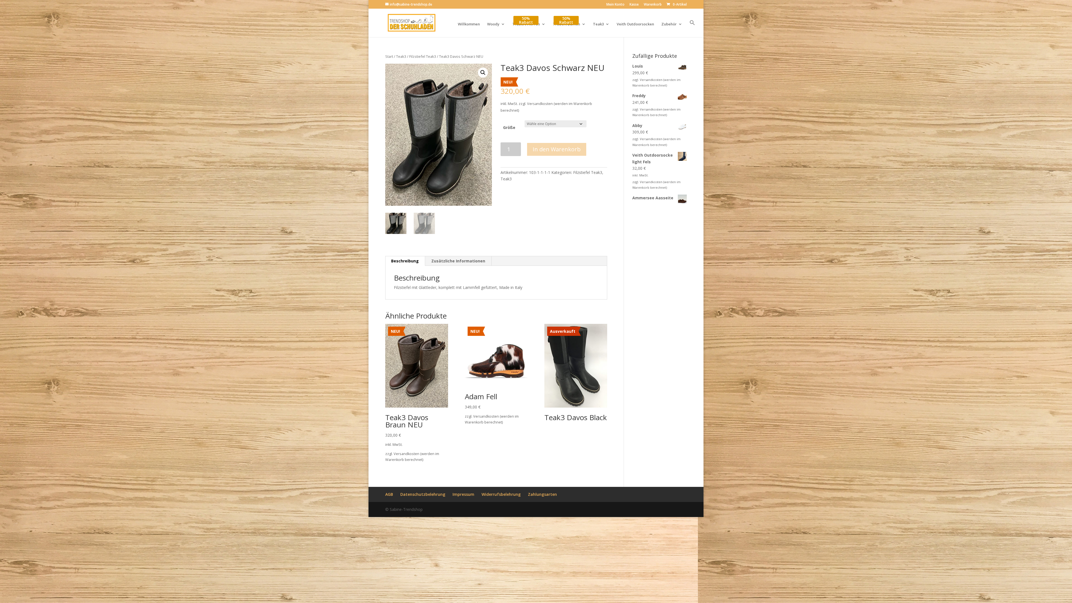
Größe (509, 127)
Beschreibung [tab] (405, 261)
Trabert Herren (526, 24)
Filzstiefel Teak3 (422, 56)
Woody (493, 24)
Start (389, 56)
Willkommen (469, 24)
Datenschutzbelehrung (422, 494)
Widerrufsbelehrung (501, 494)
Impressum (463, 494)
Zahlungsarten (542, 494)
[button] (692, 28)
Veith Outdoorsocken (635, 24)
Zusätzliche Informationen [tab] (458, 261)
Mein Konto (615, 5)
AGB (389, 494)
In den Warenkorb (557, 149)
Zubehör (669, 24)
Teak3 (598, 24)
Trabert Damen (566, 24)
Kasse (634, 5)
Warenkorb (653, 5)
